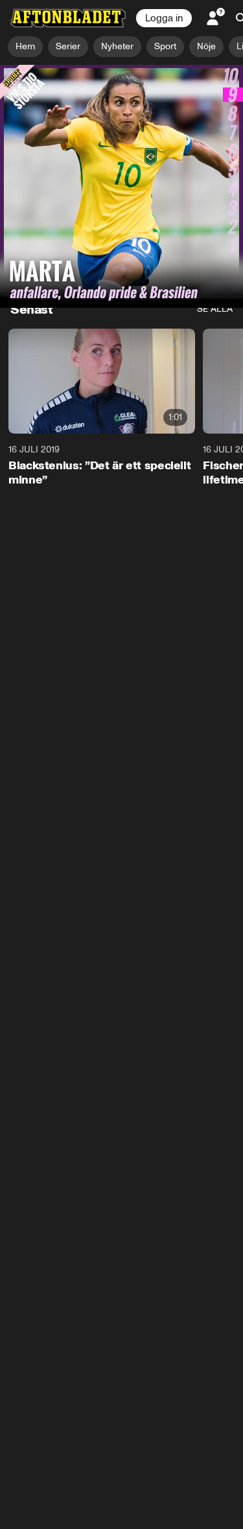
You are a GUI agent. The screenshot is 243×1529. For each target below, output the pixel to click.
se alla (215, 308)
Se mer (196, 274)
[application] (121, 133)
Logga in (164, 18)
